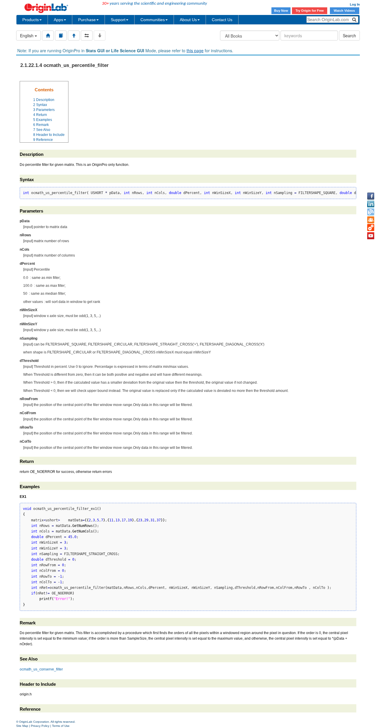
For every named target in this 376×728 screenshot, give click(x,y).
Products (30, 19)
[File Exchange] (371, 228)
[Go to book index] (61, 36)
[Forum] (371, 220)
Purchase (87, 19)
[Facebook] (371, 196)
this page (195, 50)
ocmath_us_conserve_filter (41, 669)
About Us (188, 19)
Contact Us (222, 19)
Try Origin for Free (310, 10)
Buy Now (281, 10)
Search (349, 35)
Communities (152, 19)
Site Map (22, 725)
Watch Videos (345, 10)
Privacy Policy (40, 725)
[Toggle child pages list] (99, 36)
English (27, 35)
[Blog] (371, 212)
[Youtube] (371, 236)
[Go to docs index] (48, 36)
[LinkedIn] (371, 204)
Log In (355, 4)
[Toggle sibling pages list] (87, 36)
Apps (58, 19)
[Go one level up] (74, 36)
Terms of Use (61, 725)
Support (118, 19)
